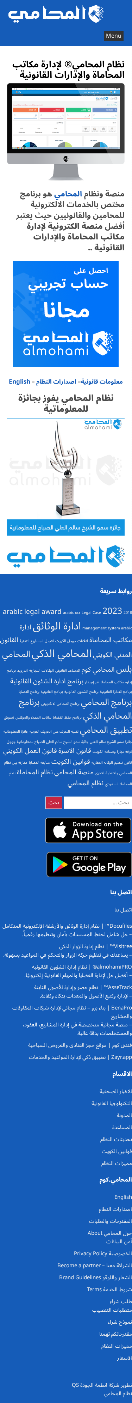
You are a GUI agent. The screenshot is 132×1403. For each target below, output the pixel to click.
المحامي (67, 194)
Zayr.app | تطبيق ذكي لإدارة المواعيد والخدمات (80, 1057)
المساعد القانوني (67, 670)
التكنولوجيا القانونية (112, 1103)
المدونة (124, 1115)
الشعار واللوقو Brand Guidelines (95, 1277)
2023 (112, 611)
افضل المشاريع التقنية (37, 641)
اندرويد (22, 670)
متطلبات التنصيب (112, 1310)
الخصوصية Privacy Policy (103, 1253)
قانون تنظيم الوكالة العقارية (112, 762)
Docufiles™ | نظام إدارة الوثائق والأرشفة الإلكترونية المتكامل (67, 926)
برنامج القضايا (29, 692)
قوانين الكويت (70, 762)
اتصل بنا (123, 909)
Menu (113, 36)
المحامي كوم (98, 670)
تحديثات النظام (116, 1139)
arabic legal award (32, 612)
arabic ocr (71, 613)
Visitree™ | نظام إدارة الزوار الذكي (95, 946)
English (19, 382)
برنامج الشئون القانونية (81, 692)
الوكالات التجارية (41, 670)
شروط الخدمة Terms (109, 1289)
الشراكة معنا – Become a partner (94, 1265)
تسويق (9, 717)
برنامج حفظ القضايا (67, 717)
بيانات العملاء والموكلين (33, 717)
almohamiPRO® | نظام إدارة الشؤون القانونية (82, 966)
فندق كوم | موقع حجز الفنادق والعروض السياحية (80, 1045)
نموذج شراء (120, 1322)
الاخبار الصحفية (116, 1091)
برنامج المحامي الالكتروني (60, 704)
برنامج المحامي (106, 702)
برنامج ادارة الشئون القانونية (46, 681)
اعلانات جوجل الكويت (71, 641)
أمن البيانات (119, 1241)
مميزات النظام (116, 1163)
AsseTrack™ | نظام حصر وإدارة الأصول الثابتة (83, 987)
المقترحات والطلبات (110, 1221)
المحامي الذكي (62, 654)
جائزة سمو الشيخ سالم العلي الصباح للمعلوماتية (52, 742)
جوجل (11, 742)
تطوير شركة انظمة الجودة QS (102, 1385)
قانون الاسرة (74, 751)
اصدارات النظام (56, 382)
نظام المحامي (85, 783)
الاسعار (124, 1358)
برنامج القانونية (52, 692)
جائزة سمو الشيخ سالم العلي (111, 742)
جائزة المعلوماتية (16, 731)
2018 (128, 613)
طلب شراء (121, 1301)
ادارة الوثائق (57, 626)
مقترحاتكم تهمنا (115, 1334)
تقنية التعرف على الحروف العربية (54, 731)
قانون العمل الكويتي (30, 751)
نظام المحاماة (35, 772)
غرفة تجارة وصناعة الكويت (112, 752)
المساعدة (122, 1127)
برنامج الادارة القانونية (116, 692)
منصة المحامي (74, 772)
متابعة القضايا (39, 762)
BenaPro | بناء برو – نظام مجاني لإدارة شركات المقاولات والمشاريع (72, 1012)
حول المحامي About (110, 1233)
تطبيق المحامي (106, 730)
